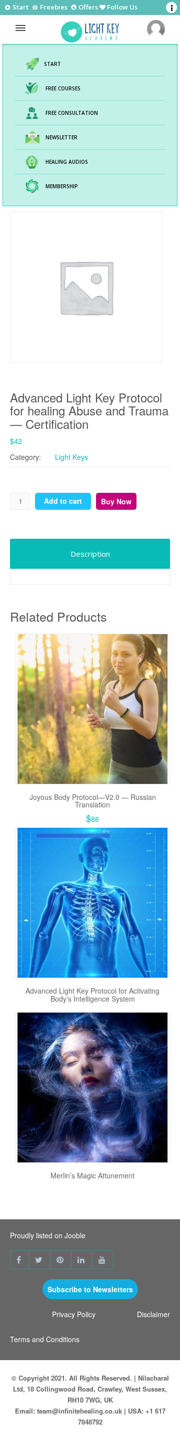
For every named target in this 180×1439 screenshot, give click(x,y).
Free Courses (63, 88)
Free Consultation (72, 112)
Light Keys (71, 457)
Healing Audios (67, 161)
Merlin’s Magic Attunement (92, 1175)
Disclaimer (153, 1314)
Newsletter (62, 137)
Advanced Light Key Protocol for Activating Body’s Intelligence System (93, 994)
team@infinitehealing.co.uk (79, 1411)
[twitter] (39, 1259)
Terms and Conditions (45, 1339)
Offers (87, 7)
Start (19, 7)
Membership (62, 186)
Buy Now (116, 501)
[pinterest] (61, 1259)
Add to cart (63, 501)
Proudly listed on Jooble (48, 1235)
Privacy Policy (74, 1314)
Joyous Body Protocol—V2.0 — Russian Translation (93, 800)
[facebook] (19, 1259)
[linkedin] (82, 1259)
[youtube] (103, 1259)
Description (90, 554)
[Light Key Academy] (90, 29)
